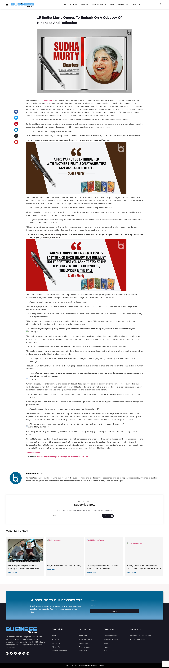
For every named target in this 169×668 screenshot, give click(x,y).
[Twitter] (16, 118)
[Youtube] (16, 142)
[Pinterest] (16, 124)
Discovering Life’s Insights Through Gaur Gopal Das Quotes (62, 457)
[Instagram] (16, 136)
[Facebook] (16, 112)
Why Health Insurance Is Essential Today (64, 565)
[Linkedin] (16, 130)
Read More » (12, 573)
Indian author (46, 100)
